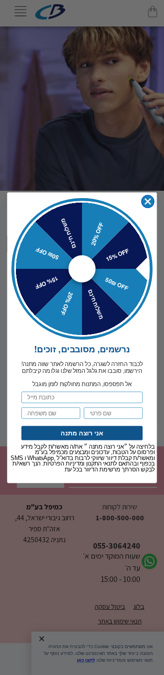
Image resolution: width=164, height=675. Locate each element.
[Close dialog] (148, 201)
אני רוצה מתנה (82, 433)
